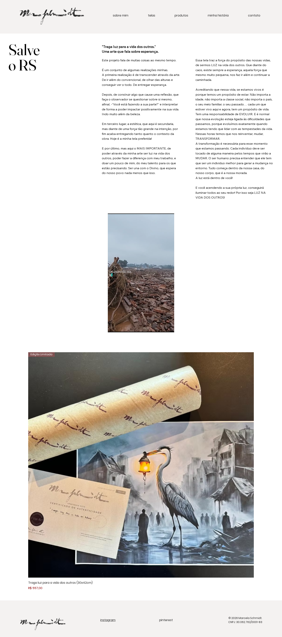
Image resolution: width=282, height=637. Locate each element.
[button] (144, 15)
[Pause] (112, 327)
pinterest (166, 620)
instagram (107, 620)
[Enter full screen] (169, 327)
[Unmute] (119, 327)
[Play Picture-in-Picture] (162, 327)
